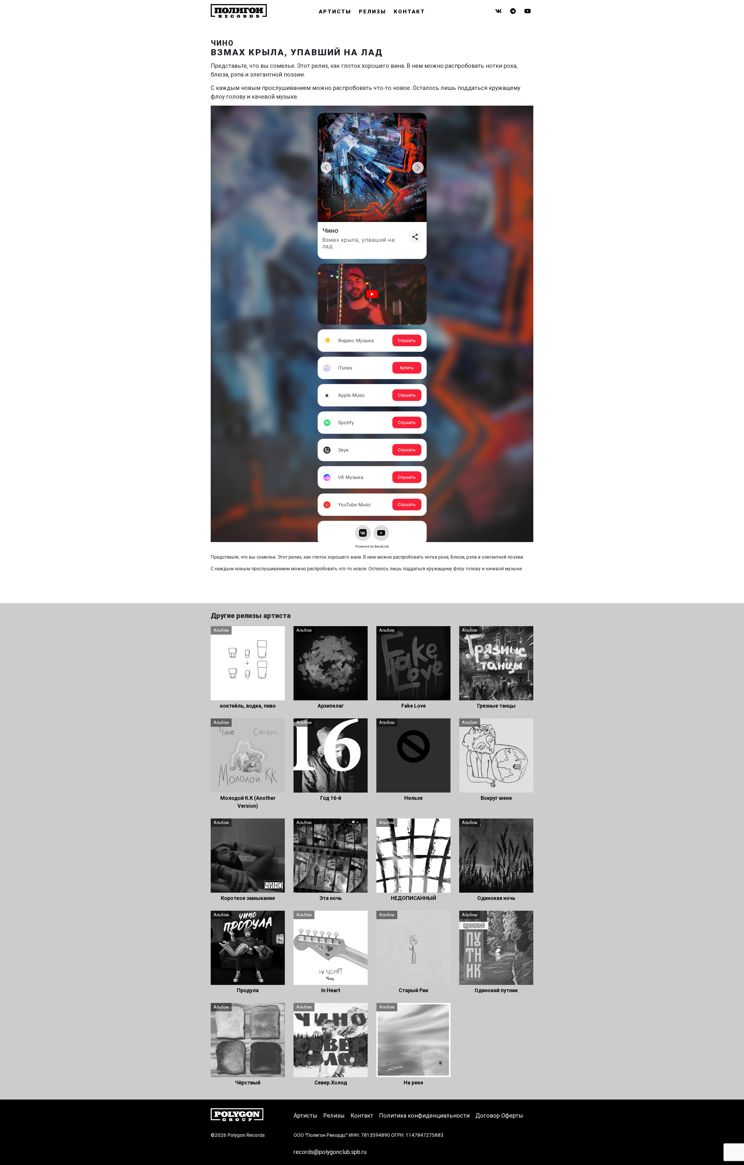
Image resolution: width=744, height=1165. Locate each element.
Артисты (335, 11)
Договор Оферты (499, 1115)
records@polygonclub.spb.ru (330, 1151)
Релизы (372, 11)
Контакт (409, 11)
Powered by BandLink (372, 546)
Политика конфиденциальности (424, 1115)
